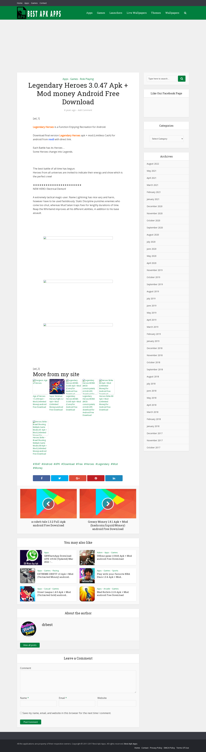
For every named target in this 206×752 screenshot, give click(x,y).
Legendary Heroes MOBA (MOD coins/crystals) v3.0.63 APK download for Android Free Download (89, 405)
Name (24, 698)
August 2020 (153, 234)
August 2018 (153, 376)
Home (19, 3)
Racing (56, 570)
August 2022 (153, 163)
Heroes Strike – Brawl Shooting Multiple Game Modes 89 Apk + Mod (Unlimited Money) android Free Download (40, 445)
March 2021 (152, 185)
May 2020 (151, 255)
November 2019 (155, 270)
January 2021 (153, 199)
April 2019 (151, 319)
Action (100, 552)
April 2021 (151, 177)
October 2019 (153, 277)
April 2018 (151, 404)
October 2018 (153, 362)
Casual (47, 588)
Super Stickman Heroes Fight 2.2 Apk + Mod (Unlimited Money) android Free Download (56, 403)
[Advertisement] (103, 42)
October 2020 (153, 220)
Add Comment (85, 110)
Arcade (107, 588)
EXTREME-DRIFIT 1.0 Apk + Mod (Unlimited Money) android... (55, 575)
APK (57, 464)
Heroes (90, 464)
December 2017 (154, 433)
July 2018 (151, 383)
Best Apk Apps (130, 743)
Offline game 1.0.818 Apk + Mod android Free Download (114, 557)
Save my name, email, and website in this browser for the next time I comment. (67, 713)
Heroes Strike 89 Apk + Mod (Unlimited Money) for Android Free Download (106, 403)
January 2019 (153, 341)
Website (102, 698)
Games (34, 3)
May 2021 (151, 170)
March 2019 (152, 326)
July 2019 (151, 298)
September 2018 (155, 369)
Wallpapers (172, 12)
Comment (25, 668)
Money (39, 468)
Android (47, 464)
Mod (115, 464)
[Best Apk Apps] (39, 13)
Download (68, 464)
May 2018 (151, 397)
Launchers (115, 12)
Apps (26, 3)
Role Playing (87, 79)
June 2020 (151, 248)
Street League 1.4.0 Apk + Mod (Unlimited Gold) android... (54, 593)
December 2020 (154, 206)
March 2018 (152, 412)
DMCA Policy (169, 747)
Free (80, 464)
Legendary (103, 464)
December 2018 (154, 348)
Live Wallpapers (137, 12)
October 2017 (153, 447)
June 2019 (151, 305)
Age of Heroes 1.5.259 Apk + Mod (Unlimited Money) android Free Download (39, 401)
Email (63, 698)
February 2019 (154, 334)
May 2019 (151, 312)
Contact (43, 3)
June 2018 (151, 390)
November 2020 (155, 213)
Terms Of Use (182, 747)
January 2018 (153, 426)
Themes (156, 12)
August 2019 (153, 291)
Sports (115, 570)
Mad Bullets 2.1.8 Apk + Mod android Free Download (113, 593)
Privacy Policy (156, 747)
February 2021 (154, 192)
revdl (51, 139)
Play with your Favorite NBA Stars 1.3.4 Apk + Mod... (113, 575)
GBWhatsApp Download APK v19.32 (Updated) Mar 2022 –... (58, 558)
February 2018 (154, 419)
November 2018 (155, 355)
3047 (37, 464)
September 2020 (155, 227)
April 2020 (151, 263)
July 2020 (151, 241)
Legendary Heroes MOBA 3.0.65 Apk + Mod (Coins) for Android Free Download (73, 403)
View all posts (29, 645)
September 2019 (155, 284)
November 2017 (155, 440)
